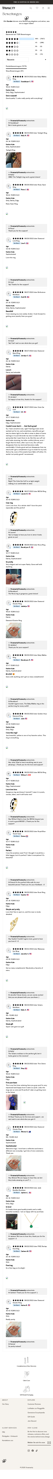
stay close (33, 1428)
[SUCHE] (31, 9)
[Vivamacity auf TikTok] (37, 1450)
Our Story (5, 1404)
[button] (37, 8)
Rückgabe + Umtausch (10, 1436)
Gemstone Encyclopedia (36, 1413)
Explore (31, 1400)
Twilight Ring (42, 133)
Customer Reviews (34, 1404)
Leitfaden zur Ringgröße (36, 1408)
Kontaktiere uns (7, 1440)
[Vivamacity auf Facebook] (33, 1450)
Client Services (9, 1428)
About (5, 1400)
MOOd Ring (42, 491)
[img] (18, 32)
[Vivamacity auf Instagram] (29, 1450)
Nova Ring (41, 545)
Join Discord (32, 1421)
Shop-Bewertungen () (15, 71)
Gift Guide (31, 1417)
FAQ (3, 1432)
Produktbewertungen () (16, 66)
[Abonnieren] (49, 1442)
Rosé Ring (41, 892)
